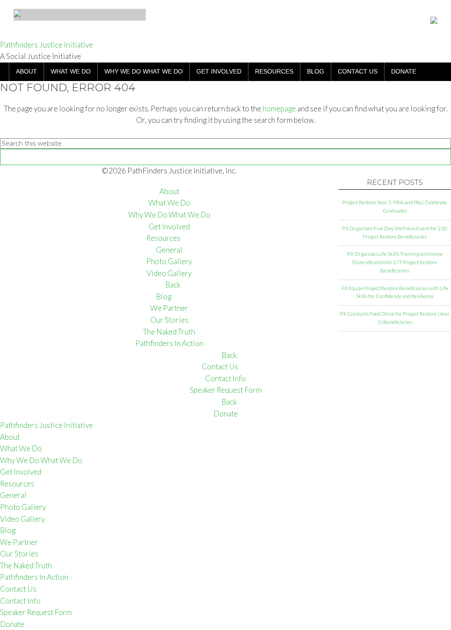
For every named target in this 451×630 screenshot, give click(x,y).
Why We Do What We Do (169, 214)
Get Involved (169, 226)
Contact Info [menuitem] (20, 600)
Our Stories (169, 319)
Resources (163, 238)
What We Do (169, 202)
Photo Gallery (169, 261)
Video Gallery (169, 273)
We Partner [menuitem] (19, 542)
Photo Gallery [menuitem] (23, 507)
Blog (163, 296)
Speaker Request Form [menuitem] (36, 612)
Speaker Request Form (226, 389)
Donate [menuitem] (12, 624)
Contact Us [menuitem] (18, 588)
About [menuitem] (10, 437)
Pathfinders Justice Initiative (46, 44)
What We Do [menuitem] (21, 448)
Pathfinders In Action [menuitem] (34, 577)
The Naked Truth (169, 331)
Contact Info (225, 378)
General (169, 249)
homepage (279, 108)
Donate (226, 413)
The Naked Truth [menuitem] (26, 565)
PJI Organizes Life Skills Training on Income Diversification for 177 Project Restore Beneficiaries (395, 262)
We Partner (169, 308)
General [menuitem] (13, 495)
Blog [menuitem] (7, 530)
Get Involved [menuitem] (20, 471)
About (169, 191)
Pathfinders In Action (169, 343)
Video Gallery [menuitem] (22, 518)
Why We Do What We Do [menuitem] (41, 460)
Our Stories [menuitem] (19, 553)
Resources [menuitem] (17, 483)
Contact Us (220, 366)
